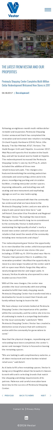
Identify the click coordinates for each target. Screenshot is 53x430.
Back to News (26, 395)
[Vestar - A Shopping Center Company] (13, 9)
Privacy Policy (33, 409)
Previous (9, 395)
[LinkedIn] (26, 418)
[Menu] (48, 9)
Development (22, 92)
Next (43, 395)
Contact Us (18, 409)
